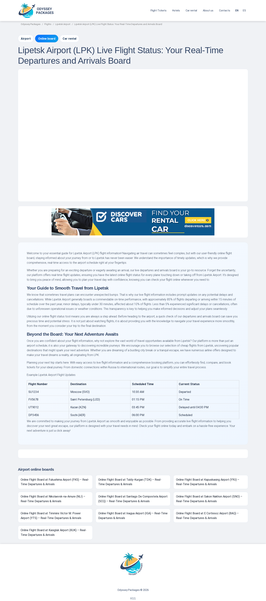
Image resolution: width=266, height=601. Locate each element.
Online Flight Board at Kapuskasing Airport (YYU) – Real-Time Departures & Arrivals (207, 482)
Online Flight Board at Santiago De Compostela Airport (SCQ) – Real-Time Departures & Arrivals (133, 499)
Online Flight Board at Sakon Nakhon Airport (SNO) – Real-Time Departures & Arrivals (209, 499)
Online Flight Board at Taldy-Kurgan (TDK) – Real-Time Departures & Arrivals (129, 482)
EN (236, 10)
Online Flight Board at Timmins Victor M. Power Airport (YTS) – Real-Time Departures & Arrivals (51, 516)
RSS (133, 598)
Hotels (176, 10)
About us (208, 10)
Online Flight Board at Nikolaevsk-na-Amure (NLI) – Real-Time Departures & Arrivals (53, 499)
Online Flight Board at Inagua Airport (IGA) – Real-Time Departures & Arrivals (133, 516)
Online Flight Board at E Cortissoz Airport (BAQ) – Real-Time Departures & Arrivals (207, 516)
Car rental (191, 10)
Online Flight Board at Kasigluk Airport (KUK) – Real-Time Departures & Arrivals (53, 532)
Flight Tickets (158, 10)
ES (244, 10)
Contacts (224, 10)
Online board (46, 38)
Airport (26, 38)
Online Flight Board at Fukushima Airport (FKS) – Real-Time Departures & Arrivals (55, 482)
